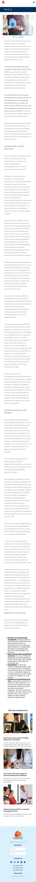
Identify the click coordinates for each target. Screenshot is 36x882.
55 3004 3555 (18, 865)
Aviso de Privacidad (18, 876)
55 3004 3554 (18, 868)
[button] (34, 2)
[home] (3, 2)
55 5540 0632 (18, 870)
